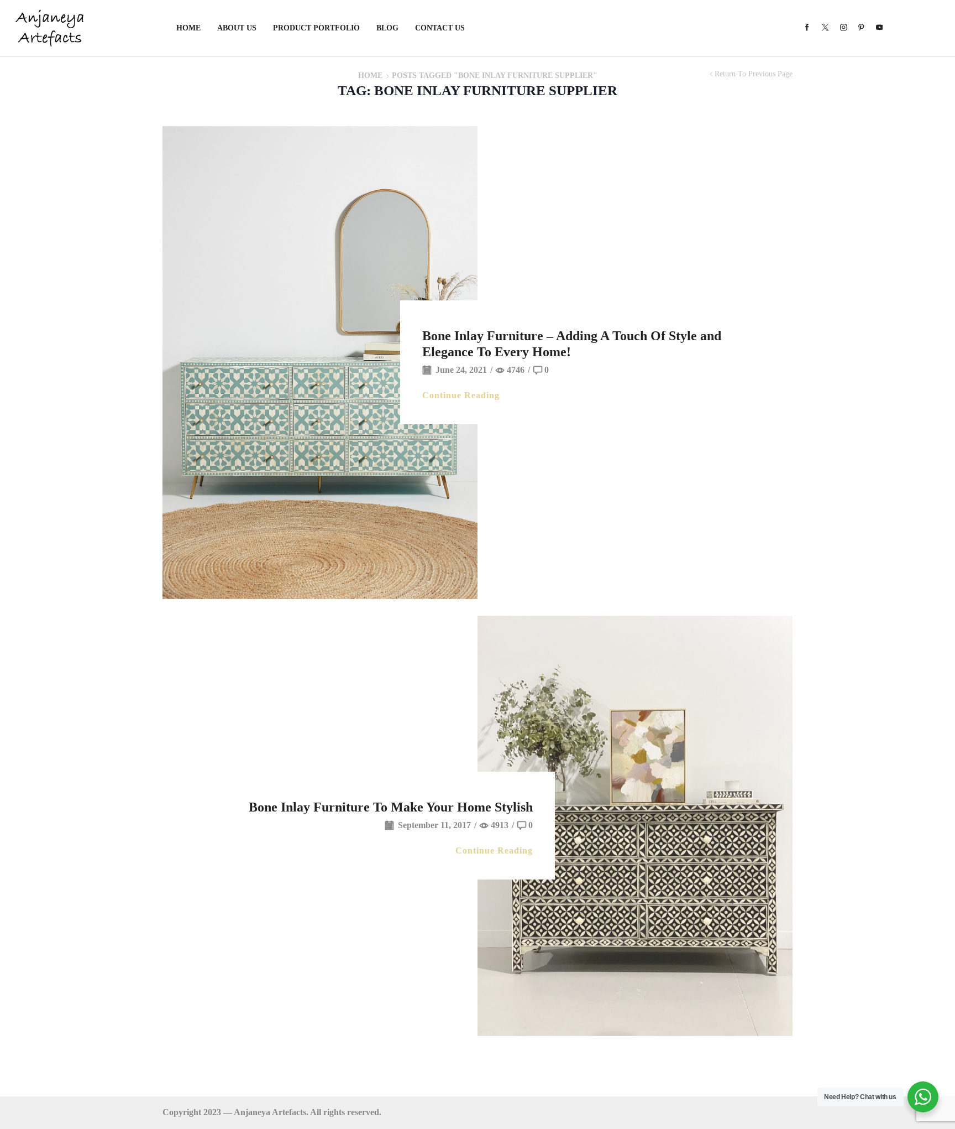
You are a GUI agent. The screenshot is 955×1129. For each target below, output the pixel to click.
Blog (387, 28)
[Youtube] (879, 28)
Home (188, 28)
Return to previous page (754, 74)
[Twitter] (825, 28)
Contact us (440, 28)
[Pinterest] (861, 28)
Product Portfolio (316, 28)
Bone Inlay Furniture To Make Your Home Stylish (391, 807)
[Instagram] (843, 28)
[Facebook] (807, 28)
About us (236, 28)
